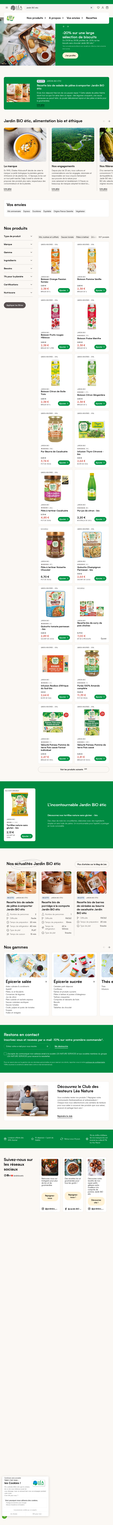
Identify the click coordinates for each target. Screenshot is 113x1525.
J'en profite (70, 51)
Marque (8, 244)
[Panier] (107, 7)
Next (108, 121)
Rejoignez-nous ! (73, 1196)
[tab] (14, 211)
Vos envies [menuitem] (73, 18)
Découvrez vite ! (96, 1201)
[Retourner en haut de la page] (106, 1219)
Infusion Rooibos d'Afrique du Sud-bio (54, 687)
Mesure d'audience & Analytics (15, 1505)
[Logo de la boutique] (16, 7)
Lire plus (7, 189)
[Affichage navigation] (7, 7)
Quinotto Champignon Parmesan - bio (89, 568)
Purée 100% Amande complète (88, 687)
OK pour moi (37, 1514)
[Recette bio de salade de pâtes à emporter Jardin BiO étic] (18, 101)
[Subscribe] (47, 1046)
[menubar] (62, 18)
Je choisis (13, 1514)
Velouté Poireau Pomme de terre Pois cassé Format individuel (55, 747)
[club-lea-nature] (27, 1115)
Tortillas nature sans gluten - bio (17, 826)
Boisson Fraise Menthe (89, 338)
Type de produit (12, 236)
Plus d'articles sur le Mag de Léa (91, 864)
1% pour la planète (13, 276)
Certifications (11, 284)
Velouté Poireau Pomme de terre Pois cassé (91, 746)
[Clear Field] (91, 8)
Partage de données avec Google (16, 1503)
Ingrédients (10, 260)
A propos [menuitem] (55, 18)
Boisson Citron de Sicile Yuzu (53, 392)
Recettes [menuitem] (91, 18)
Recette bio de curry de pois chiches (89, 624)
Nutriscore (9, 292)
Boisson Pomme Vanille (89, 279)
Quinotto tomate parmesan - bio (55, 627)
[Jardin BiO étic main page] (10, 18)
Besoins (8, 268)
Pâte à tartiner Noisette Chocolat (53, 568)
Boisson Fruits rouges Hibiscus (52, 336)
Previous (103, 121)
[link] (98, 7)
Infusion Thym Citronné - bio (90, 453)
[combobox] (59, 8)
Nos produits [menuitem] (35, 18)
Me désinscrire (61, 1046)
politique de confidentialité (95, 1062)
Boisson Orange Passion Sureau (53, 280)
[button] (4, 1516)
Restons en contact (21, 1034)
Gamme (8, 252)
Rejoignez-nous (50, 1196)
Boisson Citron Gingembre (91, 395)
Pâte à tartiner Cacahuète (54, 510)
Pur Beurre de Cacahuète (54, 451)
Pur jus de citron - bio (88, 510)
